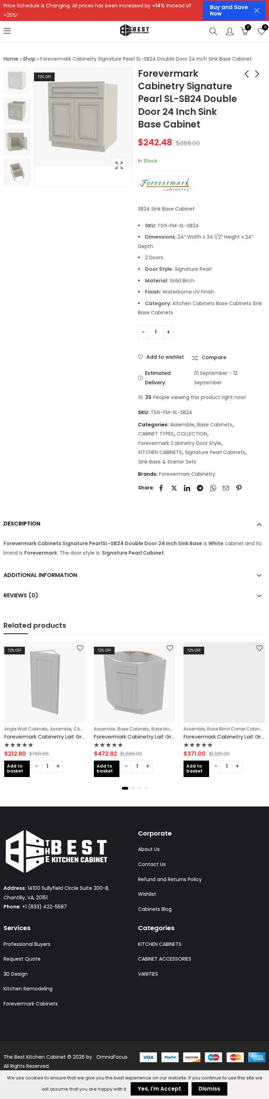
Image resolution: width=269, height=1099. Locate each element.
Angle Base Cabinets (211, 729)
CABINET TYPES (156, 433)
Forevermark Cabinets (31, 1003)
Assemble (182, 424)
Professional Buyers (27, 944)
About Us (149, 849)
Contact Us (152, 864)
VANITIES (148, 973)
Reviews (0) (21, 595)
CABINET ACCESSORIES (164, 958)
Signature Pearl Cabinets (215, 452)
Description (22, 524)
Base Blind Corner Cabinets (152, 729)
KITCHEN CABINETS (160, 452)
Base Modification (86, 729)
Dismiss (209, 1088)
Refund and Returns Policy (170, 879)
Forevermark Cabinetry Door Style (179, 443)
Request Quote (22, 958)
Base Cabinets (214, 424)
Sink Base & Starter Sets (167, 461)
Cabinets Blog (155, 909)
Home (11, 58)
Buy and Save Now (229, 10)
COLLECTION (192, 433)
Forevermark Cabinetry (187, 474)
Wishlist (147, 894)
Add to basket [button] (21, 768)
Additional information (40, 575)
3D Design (16, 973)
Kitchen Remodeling (28, 988)
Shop (29, 58)
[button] (123, 788)
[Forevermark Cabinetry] (166, 185)
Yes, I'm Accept (159, 1088)
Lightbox (119, 165)
